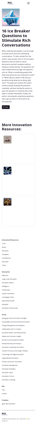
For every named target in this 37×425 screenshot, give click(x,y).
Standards (5, 304)
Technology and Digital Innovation (13, 354)
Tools (4, 243)
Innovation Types (7, 372)
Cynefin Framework (8, 293)
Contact (4, 393)
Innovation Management (10, 365)
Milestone (5, 275)
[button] (28, 3)
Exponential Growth (8, 301)
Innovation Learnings (8, 380)
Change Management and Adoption (13, 325)
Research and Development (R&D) (13, 340)
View (6, 107)
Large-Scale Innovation (9, 279)
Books (4, 247)
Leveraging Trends (8, 297)
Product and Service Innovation (12, 362)
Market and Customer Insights (11, 336)
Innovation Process (8, 376)
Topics (4, 265)
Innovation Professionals (10, 308)
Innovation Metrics (8, 283)
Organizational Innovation (10, 358)
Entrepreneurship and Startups (11, 343)
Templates (5, 254)
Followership (6, 290)
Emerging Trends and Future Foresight (14, 318)
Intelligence (5, 286)
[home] (11, 3)
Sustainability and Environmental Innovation (16, 322)
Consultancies (6, 258)
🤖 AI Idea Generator (8, 404)
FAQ (3, 390)
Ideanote (5, 421)
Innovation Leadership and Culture (13, 347)
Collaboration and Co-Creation (11, 329)
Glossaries (5, 251)
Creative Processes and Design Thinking (14, 351)
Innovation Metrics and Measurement (14, 333)
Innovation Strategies (8, 369)
